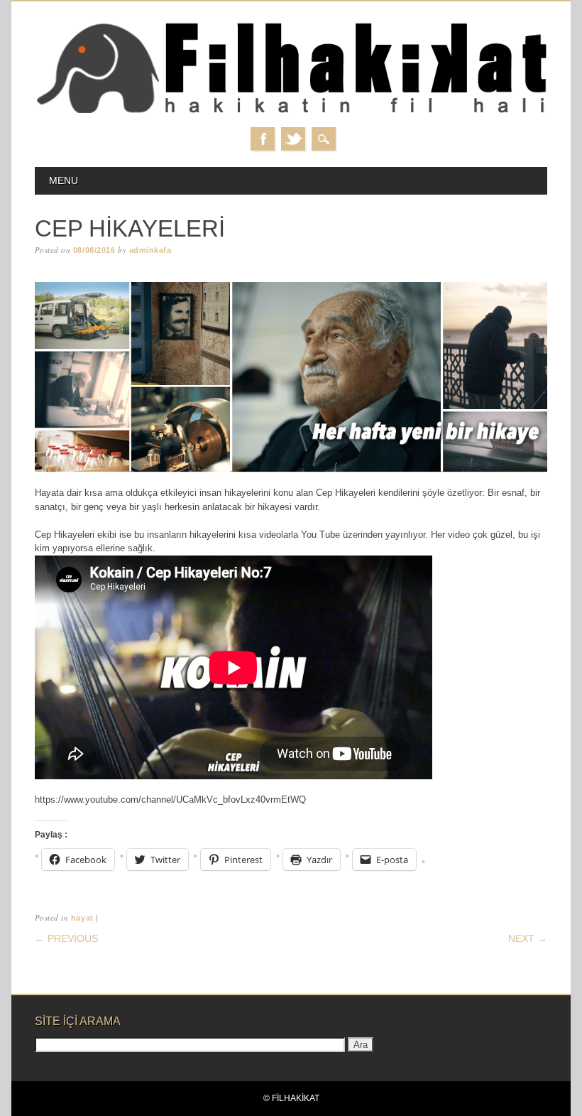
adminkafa (150, 250)
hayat (82, 918)
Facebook (263, 139)
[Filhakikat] (291, 112)
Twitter (293, 139)
